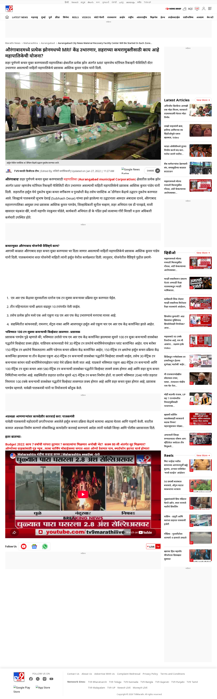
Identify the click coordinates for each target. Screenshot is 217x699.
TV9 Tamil (192, 681)
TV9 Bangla (146, 681)
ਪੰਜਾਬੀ (114, 2)
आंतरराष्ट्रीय (142, 17)
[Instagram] (44, 679)
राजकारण (111, 17)
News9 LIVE (124, 687)
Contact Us (73, 673)
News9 (75, 2)
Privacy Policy (150, 673)
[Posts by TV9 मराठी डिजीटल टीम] (8, 171)
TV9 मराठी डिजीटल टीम (26, 171)
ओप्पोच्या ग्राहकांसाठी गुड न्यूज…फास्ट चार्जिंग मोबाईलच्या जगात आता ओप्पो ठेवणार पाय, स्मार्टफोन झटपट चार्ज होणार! (77, 448)
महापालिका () (100, 179)
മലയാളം (130, 2)
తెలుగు (91, 2)
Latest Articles (177, 100)
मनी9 (139, 2)
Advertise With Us (104, 673)
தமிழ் (121, 2)
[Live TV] (196, 9)
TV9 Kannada (130, 681)
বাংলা (98, 2)
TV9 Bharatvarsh (97, 681)
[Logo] (9, 8)
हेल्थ (163, 17)
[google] (132, 170)
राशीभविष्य (188, 17)
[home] (7, 17)
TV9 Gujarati (162, 681)
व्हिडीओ (170, 252)
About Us (87, 673)
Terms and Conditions (172, 673)
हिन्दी (67, 2)
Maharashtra (30, 43)
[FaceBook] (31, 679)
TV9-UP (147, 2)
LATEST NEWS (20, 17)
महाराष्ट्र (34, 17)
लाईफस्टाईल (174, 17)
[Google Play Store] (23, 689)
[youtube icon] (23, 546)
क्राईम (122, 17)
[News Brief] (173, 8)
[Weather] (185, 9)
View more (202, 99)
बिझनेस (153, 17)
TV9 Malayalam (96, 687)
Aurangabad (47, 43)
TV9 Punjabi (177, 681)
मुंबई (43, 17)
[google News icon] (34, 546)
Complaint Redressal (128, 673)
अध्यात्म (200, 17)
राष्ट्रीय (130, 17)
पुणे (50, 17)
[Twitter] (38, 679)
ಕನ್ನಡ (83, 2)
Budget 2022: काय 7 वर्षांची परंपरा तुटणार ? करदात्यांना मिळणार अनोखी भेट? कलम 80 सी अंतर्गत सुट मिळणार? (75, 444)
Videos (86, 17)
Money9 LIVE (140, 687)
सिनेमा (66, 17)
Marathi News (12, 43)
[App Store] (45, 689)
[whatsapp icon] (45, 546)
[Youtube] (51, 679)
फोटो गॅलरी (99, 17)
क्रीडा (57, 17)
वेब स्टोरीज (212, 17)
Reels (75, 17)
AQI (190, 8)
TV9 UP (111, 687)
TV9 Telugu (115, 681)
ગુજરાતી (105, 2)
